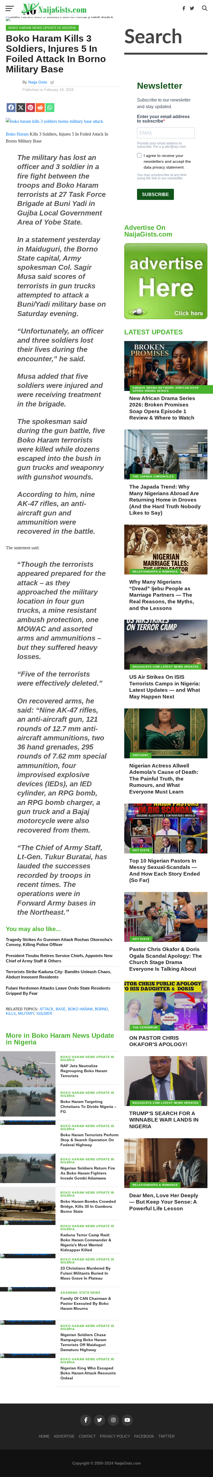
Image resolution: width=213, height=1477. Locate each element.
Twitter (166, 1436)
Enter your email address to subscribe (163, 119)
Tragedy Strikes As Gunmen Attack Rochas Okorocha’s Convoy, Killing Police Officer (59, 942)
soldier (44, 1013)
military (26, 1013)
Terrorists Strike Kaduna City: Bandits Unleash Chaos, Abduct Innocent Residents (58, 974)
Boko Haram (17, 134)
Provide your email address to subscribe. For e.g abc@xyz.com (161, 145)
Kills (11, 1013)
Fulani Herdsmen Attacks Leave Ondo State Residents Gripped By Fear (58, 991)
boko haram (80, 1009)
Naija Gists (37, 82)
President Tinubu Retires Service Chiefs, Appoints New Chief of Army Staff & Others (59, 958)
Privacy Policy (115, 1436)
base (61, 1009)
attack (47, 1009)
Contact (87, 1436)
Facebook (144, 1436)
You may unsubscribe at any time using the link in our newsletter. (162, 176)
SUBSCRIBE (155, 194)
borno (101, 1009)
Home (44, 1436)
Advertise (64, 1436)
